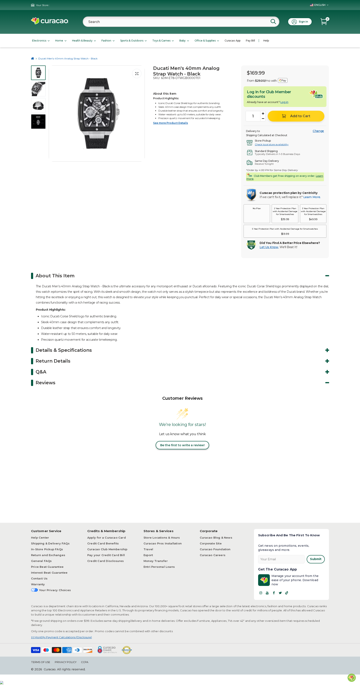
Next (140, 113)
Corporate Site (211, 543)
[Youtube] (267, 593)
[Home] (32, 58)
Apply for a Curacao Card (106, 537)
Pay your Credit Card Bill (106, 555)
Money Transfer (156, 561)
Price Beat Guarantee (47, 566)
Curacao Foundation (215, 549)
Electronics (39, 40)
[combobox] (181, 21)
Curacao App (232, 40)
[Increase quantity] (262, 113)
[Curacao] (50, 23)
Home (59, 40)
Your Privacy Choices (55, 590)
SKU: (156, 78)
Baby (182, 40)
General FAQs (41, 561)
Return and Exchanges (48, 555)
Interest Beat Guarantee (49, 572)
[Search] (273, 21)
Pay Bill (250, 40)
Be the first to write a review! (182, 445)
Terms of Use (40, 662)
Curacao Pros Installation (163, 543)
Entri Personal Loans (159, 566)
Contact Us (39, 578)
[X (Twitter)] (280, 593)
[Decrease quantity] (262, 118)
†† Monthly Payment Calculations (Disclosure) (61, 637)
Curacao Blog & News (216, 537)
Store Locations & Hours (162, 537)
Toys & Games (161, 40)
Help (266, 40)
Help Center (40, 537)
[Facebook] (273, 593)
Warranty (38, 584)
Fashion (106, 40)
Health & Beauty (82, 40)
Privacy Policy (65, 662)
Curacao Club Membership (107, 549)
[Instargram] (261, 593)
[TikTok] (286, 593)
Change (318, 131)
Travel (148, 549)
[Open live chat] (352, 677)
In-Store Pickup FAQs (47, 549)
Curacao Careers (212, 555)
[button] (257, 213)
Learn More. (312, 197)
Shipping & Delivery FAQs (50, 543)
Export (148, 555)
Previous (53, 113)
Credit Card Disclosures (105, 561)
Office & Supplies (205, 40)
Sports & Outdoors (131, 40)
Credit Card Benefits (103, 543)
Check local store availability (272, 144)
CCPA (84, 662)
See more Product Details (170, 122)
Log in (284, 102)
